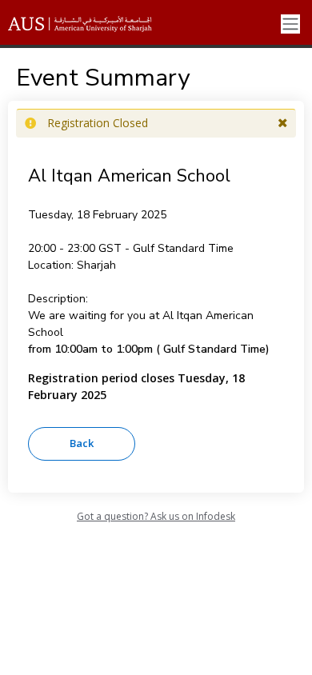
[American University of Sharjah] (92, 24)
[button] (282, 123)
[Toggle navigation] (290, 24)
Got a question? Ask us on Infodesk (156, 516)
